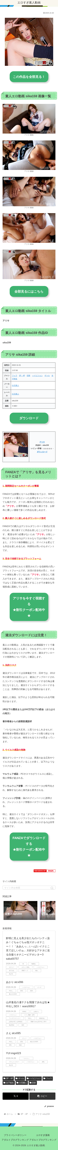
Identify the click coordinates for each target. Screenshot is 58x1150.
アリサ (42, 442)
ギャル (47, 375)
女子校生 (10, 1083)
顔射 (28, 375)
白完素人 (15, 385)
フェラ (14, 375)
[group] (20, 911)
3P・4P (22, 375)
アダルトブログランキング (15, 1139)
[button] (52, 888)
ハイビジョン (37, 375)
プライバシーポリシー (15, 1135)
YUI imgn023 (13, 1053)
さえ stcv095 (13, 1033)
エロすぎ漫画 (43, 1135)
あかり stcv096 (14, 982)
